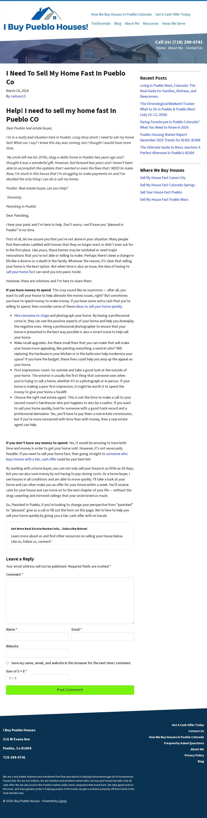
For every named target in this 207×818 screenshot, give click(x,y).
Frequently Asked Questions (184, 743)
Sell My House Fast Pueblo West (164, 199)
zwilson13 (18, 96)
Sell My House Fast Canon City (162, 177)
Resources (151, 23)
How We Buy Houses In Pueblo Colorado (121, 14)
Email (76, 629)
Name (11, 629)
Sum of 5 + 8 (16, 671)
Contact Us (194, 48)
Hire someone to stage (31, 315)
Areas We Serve (173, 23)
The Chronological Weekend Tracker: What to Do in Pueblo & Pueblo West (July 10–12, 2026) (167, 109)
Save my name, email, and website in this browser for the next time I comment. (71, 663)
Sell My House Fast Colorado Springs (167, 185)
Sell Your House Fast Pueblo (161, 192)
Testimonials (101, 23)
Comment (14, 574)
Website (12, 646)
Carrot (62, 801)
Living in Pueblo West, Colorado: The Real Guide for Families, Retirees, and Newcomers (168, 91)
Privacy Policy (194, 755)
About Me (132, 23)
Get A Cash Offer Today (172, 14)
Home (160, 48)
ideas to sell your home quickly (99, 306)
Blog (117, 23)
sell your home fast (20, 271)
